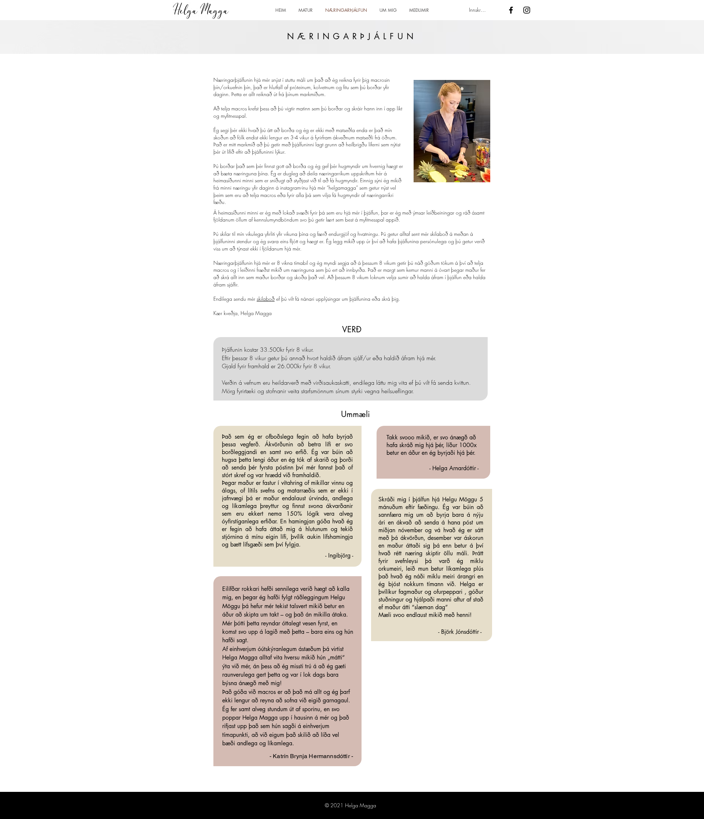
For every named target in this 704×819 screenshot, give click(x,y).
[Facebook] (511, 10)
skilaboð (266, 298)
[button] (419, 10)
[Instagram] (526, 10)
